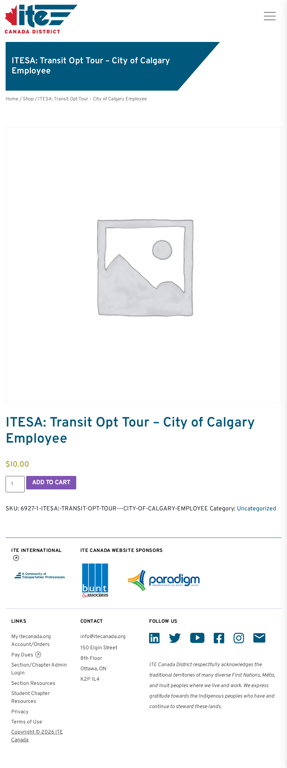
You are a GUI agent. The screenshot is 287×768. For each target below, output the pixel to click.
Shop (28, 99)
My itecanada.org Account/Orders (31, 640)
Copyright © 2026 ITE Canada (37, 736)
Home (12, 99)
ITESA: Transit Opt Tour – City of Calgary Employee (92, 99)
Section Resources (33, 683)
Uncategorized (256, 509)
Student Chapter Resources (30, 697)
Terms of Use (26, 722)
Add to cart (51, 483)
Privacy (19, 712)
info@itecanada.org (103, 637)
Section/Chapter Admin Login (39, 669)
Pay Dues (22, 655)
